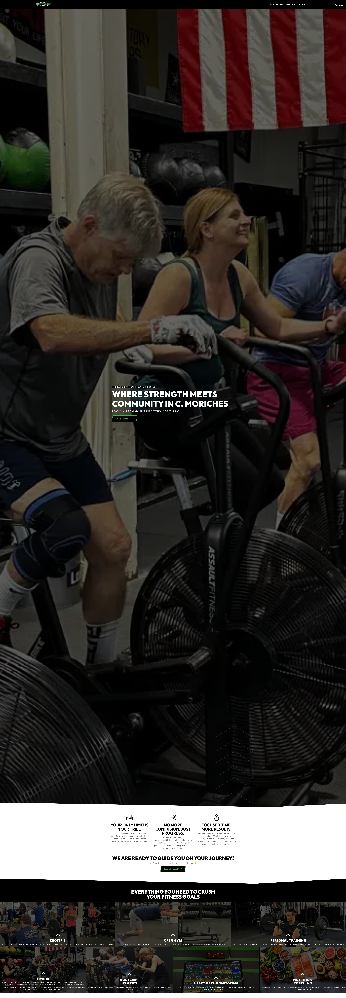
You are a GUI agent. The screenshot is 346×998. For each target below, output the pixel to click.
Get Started (275, 4)
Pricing (290, 4)
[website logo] (43, 4)
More (302, 4)
